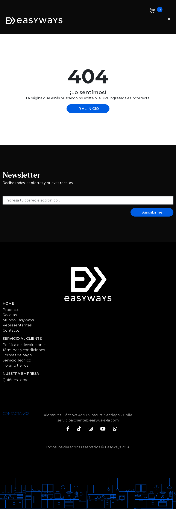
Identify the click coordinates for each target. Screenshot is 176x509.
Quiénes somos (16, 380)
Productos (12, 310)
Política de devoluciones (24, 345)
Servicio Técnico (17, 360)
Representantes (17, 325)
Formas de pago (17, 355)
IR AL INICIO (88, 109)
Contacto (11, 330)
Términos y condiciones (24, 350)
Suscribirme (152, 212)
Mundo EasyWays (18, 320)
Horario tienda (16, 365)
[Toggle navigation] (169, 18)
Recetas (10, 315)
